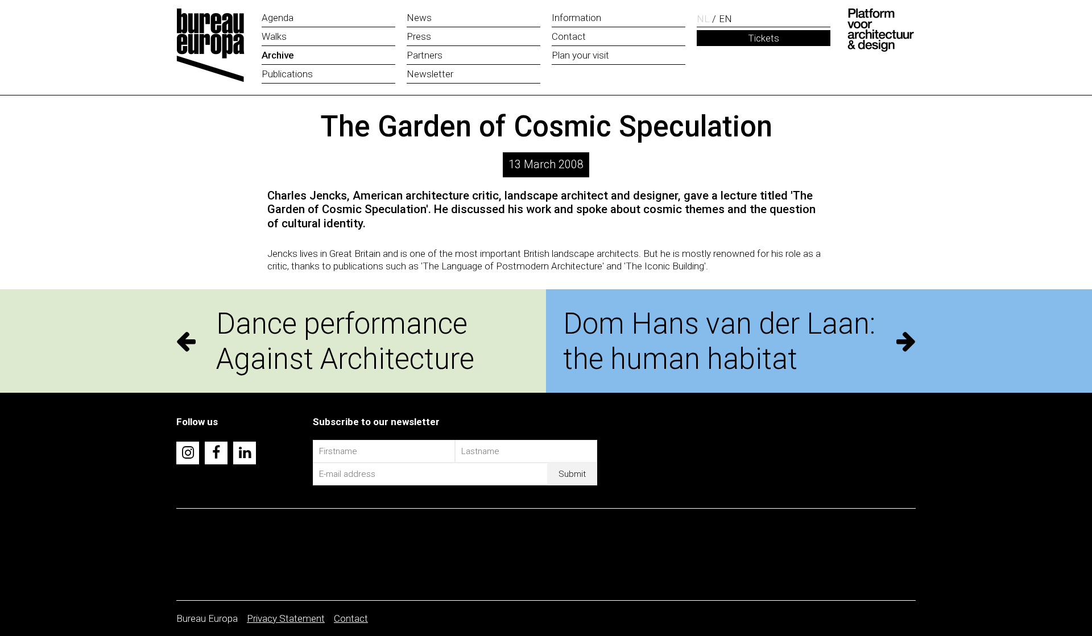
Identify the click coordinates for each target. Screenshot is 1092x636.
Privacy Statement (286, 618)
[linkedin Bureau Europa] (244, 453)
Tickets (763, 38)
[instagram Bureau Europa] (187, 453)
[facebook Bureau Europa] (216, 453)
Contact (351, 618)
